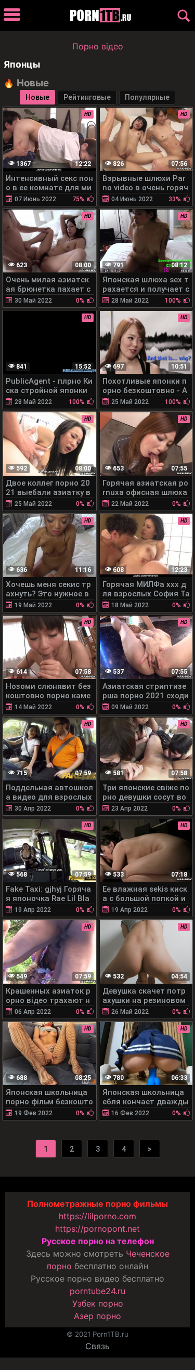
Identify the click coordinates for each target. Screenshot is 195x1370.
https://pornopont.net (97, 1228)
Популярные (147, 97)
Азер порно (97, 1316)
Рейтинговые (87, 97)
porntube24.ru (97, 1291)
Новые (37, 97)
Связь (97, 1346)
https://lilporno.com (97, 1216)
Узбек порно (97, 1303)
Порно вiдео (97, 46)
